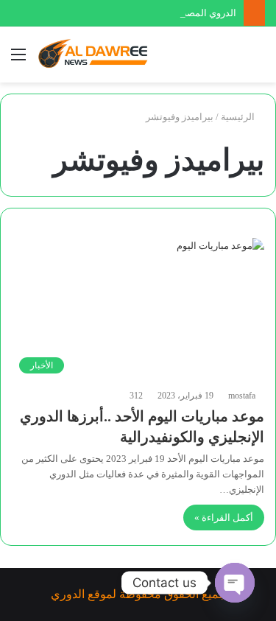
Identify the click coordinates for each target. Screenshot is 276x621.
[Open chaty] (235, 583)
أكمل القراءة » (223, 517)
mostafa (241, 395)
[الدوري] (96, 54)
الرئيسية (239, 116)
